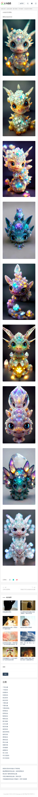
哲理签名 (5, 711)
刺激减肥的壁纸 (7, 612)
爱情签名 (5, 737)
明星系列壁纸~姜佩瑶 (26, 627)
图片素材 (15, 8)
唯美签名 (5, 716)
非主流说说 (6, 758)
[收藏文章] (9, 580)
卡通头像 (5, 703)
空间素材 (21, 8)
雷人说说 (5, 753)
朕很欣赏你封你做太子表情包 (11, 768)
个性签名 (5, 690)
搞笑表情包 (6, 732)
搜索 (4, 667)
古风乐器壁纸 (6, 589)
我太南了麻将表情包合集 (10, 774)
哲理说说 (5, 713)
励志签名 (5, 697)
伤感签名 (5, 692)
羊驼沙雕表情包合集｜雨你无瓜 (12, 776)
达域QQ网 (9, 8)
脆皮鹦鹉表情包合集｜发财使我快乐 (13, 771)
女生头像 (5, 724)
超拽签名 (5, 750)
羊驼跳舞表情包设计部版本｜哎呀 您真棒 (15, 779)
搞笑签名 (5, 729)
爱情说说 (5, 739)
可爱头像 (5, 705)
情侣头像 (5, 726)
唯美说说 (5, 718)
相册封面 (5, 745)
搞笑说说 (5, 734)
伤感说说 (5, 695)
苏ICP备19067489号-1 (29, 794)
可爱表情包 (6, 708)
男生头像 (5, 742)
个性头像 (5, 687)
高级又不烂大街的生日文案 (28, 589)
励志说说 (5, 700)
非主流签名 (6, 755)
